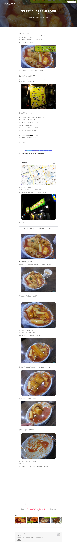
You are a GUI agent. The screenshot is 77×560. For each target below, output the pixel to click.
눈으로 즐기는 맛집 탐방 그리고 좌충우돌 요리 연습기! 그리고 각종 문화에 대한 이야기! (30, 537)
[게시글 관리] (23, 504)
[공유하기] (22, 504)
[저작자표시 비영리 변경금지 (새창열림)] (30, 504)
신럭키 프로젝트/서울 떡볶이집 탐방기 (36, 509)
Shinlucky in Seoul (9, 3)
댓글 (16, 530)
